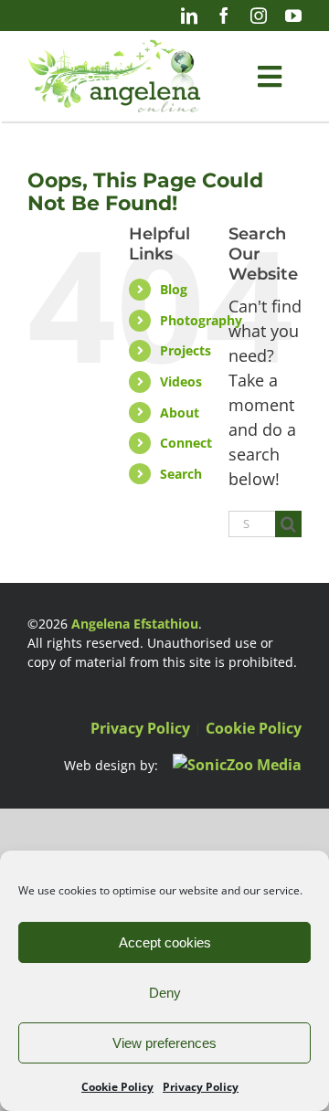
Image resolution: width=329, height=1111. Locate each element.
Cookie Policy (117, 1087)
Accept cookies (165, 942)
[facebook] (224, 15)
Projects (185, 350)
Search (181, 473)
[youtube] (293, 15)
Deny (165, 992)
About (179, 412)
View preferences (164, 1043)
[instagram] (258, 15)
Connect (186, 442)
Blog (173, 289)
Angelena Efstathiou (134, 623)
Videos (181, 381)
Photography (201, 320)
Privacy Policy (201, 1087)
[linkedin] (189, 15)
